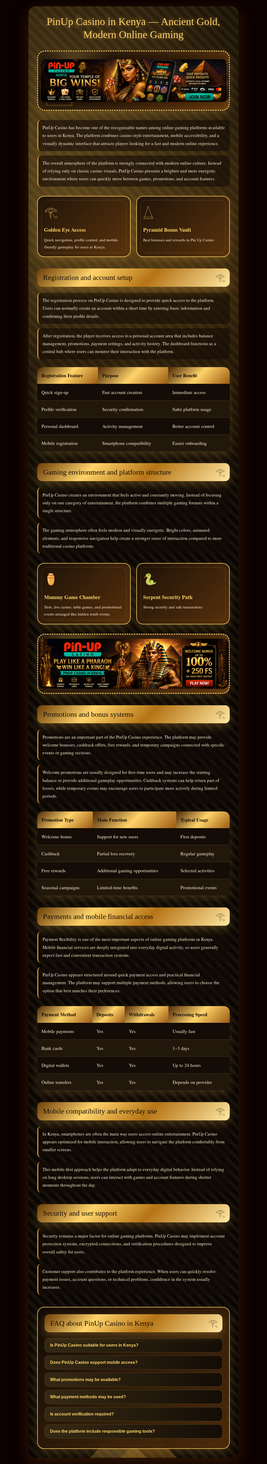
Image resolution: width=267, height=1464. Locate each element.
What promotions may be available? (85, 1379)
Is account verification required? (82, 1414)
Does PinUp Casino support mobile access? (94, 1362)
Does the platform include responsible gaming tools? (102, 1431)
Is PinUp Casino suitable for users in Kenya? (94, 1345)
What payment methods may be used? (88, 1397)
